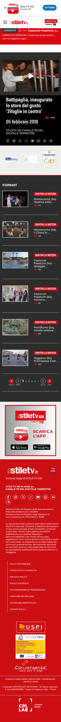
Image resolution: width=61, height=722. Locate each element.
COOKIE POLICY (18, 609)
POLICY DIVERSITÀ (19, 583)
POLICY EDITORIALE (20, 564)
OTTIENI (50, 7)
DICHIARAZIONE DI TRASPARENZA (27, 590)
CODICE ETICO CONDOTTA (23, 570)
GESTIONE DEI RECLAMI (22, 596)
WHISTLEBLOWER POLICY (23, 603)
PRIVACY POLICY (18, 577)
